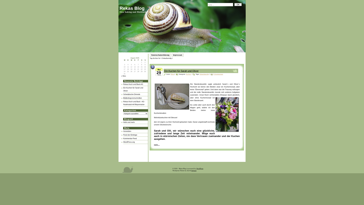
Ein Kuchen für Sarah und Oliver (181, 71)
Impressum (177, 55)
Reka (172, 74)
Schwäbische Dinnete (131, 94)
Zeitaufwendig (204, 74)
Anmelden (127, 131)
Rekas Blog (132, 8)
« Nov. (123, 76)
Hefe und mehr (129, 122)
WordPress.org (129, 142)
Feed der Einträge (130, 135)
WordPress (199, 168)
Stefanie (194, 170)
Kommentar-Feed (130, 139)
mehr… (157, 145)
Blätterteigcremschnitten (132, 98)
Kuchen (188, 74)
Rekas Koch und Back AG (133, 84)
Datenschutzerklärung (160, 55)
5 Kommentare (218, 74)
